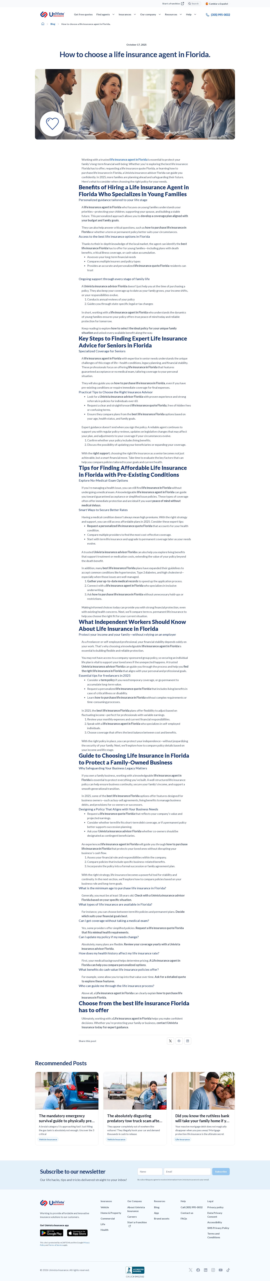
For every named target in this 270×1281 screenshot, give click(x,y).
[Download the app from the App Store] (77, 1232)
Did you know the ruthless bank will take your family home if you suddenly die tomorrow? (203, 1120)
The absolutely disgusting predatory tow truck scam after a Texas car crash (134, 1120)
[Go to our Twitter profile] (190, 1270)
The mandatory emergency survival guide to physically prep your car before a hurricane (66, 1120)
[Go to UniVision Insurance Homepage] (52, 14)
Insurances (106, 1201)
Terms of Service (56, 1245)
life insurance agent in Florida (129, 159)
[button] (170, 1040)
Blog (52, 24)
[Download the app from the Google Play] (51, 1232)
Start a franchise (171, 3)
